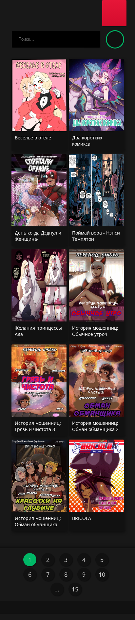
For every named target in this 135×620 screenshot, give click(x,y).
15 (75, 589)
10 (102, 574)
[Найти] (92, 39)
